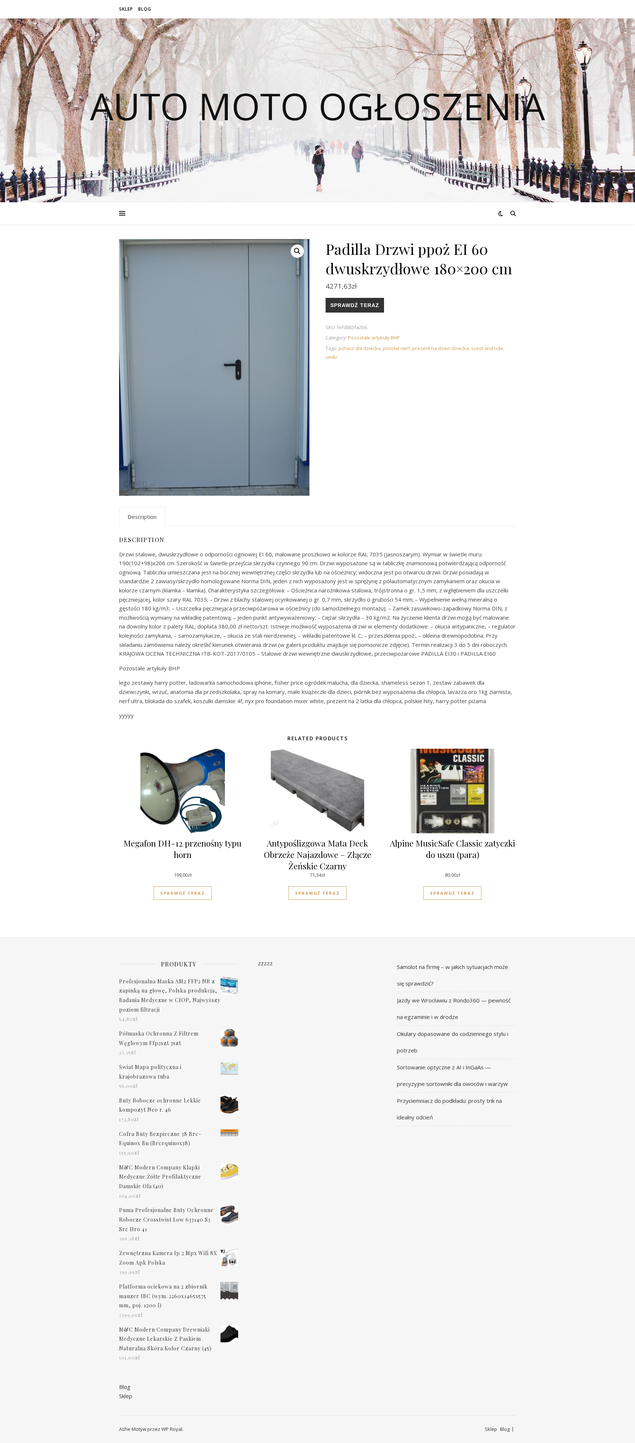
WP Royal (171, 1429)
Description (142, 516)
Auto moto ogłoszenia (317, 106)
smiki (331, 357)
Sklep (126, 9)
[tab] (142, 517)
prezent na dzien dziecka (440, 348)
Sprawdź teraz (354, 305)
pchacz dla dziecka (359, 348)
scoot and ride (487, 348)
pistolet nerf (396, 348)
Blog (144, 9)
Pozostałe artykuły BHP (374, 337)
